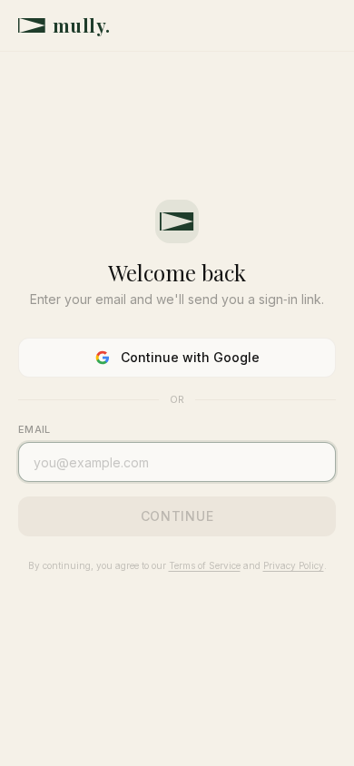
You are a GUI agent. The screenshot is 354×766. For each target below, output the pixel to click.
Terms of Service (205, 565)
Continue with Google (190, 357)
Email (34, 429)
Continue (177, 516)
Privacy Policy (293, 565)
